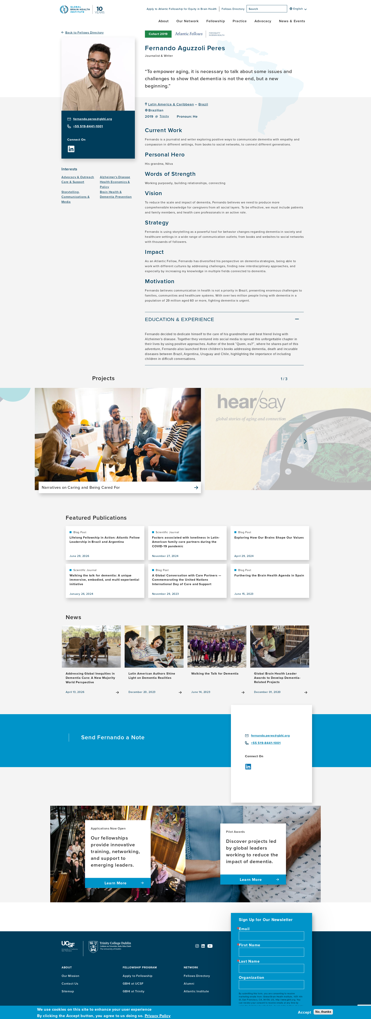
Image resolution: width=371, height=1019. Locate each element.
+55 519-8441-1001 (88, 126)
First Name (249, 945)
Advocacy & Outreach (77, 177)
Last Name (249, 961)
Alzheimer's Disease (115, 177)
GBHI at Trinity (134, 991)
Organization (251, 977)
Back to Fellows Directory (84, 33)
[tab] (224, 320)
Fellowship (215, 21)
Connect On (76, 140)
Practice (240, 21)
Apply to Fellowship (137, 976)
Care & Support (72, 182)
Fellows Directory (233, 9)
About (163, 21)
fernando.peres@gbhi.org (92, 119)
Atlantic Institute (196, 991)
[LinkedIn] (71, 146)
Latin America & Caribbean (171, 104)
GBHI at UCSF (133, 983)
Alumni (189, 983)
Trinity (164, 116)
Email (244, 929)
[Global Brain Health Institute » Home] (82, 13)
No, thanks (323, 1011)
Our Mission (70, 976)
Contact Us (70, 983)
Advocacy (262, 21)
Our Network (187, 21)
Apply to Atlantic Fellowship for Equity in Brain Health (182, 9)
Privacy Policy (158, 1016)
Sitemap (68, 991)
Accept (304, 1012)
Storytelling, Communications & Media (75, 197)
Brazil (203, 104)
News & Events (292, 21)
